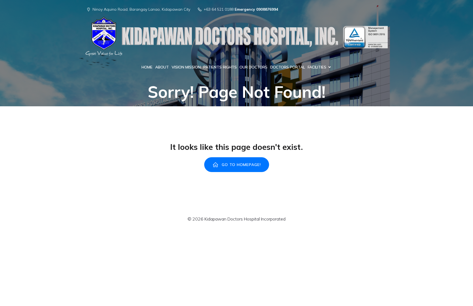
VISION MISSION (186, 67)
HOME (147, 67)
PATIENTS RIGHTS (220, 67)
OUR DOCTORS (253, 67)
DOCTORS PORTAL (287, 67)
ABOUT (162, 67)
